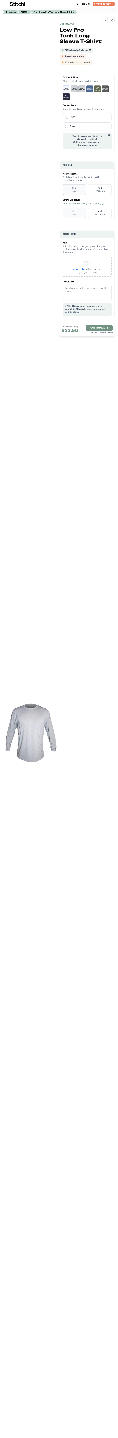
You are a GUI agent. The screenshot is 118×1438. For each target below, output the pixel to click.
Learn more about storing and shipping (82, 204)
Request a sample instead (102, 332)
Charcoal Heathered (105, 89)
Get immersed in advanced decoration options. (91, 141)
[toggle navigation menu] (4, 4)
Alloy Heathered (82, 89)
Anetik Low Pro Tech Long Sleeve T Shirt (54, 12)
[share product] (112, 20)
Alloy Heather (74, 89)
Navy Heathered (66, 96)
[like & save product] (105, 20)
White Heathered (66, 89)
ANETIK (24, 12)
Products (11, 12)
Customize (99, 328)
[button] (87, 117)
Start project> (103, 4)
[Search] (78, 4)
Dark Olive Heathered (97, 89)
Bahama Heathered (90, 89)
